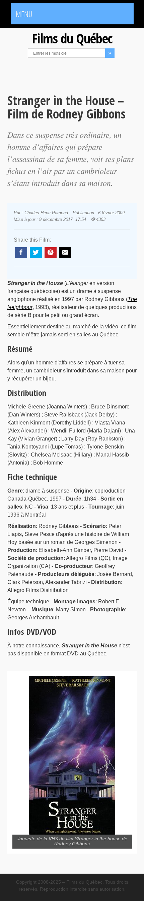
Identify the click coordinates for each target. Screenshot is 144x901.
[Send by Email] (65, 252)
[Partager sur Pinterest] (51, 252)
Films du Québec (72, 38)
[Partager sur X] (36, 252)
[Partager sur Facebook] (21, 252)
